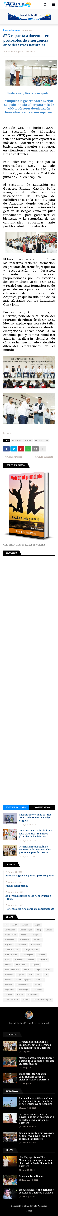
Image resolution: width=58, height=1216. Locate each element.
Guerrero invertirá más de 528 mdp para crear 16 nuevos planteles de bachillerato (36, 833)
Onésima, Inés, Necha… (32, 1176)
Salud (37, 985)
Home (29, 1210)
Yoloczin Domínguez (42, 999)
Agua (37, 925)
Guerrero (28, 440)
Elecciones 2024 (12, 950)
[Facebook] (6, 448)
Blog (39, 930)
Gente (7, 960)
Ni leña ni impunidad (16, 885)
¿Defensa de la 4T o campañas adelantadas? (29, 909)
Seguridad (9, 989)
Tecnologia (23, 989)
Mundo (48, 970)
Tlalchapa (37, 989)
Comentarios (42, 807)
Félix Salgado (27, 955)
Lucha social (21, 965)
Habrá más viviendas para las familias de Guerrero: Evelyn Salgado (35, 817)
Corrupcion (24, 940)
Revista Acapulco (38, 1206)
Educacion (27, 30)
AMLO (14, 925)
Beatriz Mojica (26, 930)
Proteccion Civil (41, 440)
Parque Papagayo (23, 980)
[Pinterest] (21, 448)
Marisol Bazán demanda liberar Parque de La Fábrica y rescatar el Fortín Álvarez (36, 1061)
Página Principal (11, 30)
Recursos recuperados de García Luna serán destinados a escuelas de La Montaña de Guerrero (36, 1118)
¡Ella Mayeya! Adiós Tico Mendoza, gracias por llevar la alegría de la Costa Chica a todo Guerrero (36, 1162)
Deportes (8, 945)
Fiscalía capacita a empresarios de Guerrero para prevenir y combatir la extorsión (36, 1136)
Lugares (35, 965)
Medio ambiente (12, 970)
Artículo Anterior (13, 457)
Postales (8, 985)
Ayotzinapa (10, 930)
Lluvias (8, 965)
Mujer (38, 970)
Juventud (43, 960)
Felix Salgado (11, 955)
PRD (30, 975)
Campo (49, 930)
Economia (21, 945)
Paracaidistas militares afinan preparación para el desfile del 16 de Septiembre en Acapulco (36, 1101)
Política (39, 980)
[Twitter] (13, 448)
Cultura (37, 940)
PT (46, 975)
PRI (38, 975)
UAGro (20, 994)
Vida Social (32, 994)
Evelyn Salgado (16, 807)
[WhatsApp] (28, 448)
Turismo (8, 994)
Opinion (21, 975)
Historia (31, 960)
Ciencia (24, 935)
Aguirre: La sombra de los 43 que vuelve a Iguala (28, 897)
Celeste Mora (10, 935)
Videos (25, 999)
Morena (27, 970)
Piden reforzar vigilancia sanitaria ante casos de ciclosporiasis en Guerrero (34, 1077)
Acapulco (26, 925)
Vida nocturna (11, 999)
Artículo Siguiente (44, 457)
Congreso (36, 935)
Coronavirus (10, 940)
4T (6, 925)
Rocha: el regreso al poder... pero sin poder (29, 875)
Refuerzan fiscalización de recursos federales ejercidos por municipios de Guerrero (35, 849)
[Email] (35, 448)
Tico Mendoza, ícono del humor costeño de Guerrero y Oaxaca (36, 1191)
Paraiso (8, 980)
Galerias (41, 955)
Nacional (9, 975)
